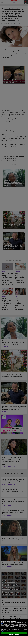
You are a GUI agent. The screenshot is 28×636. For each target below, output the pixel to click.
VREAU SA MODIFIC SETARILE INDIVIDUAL (14, 634)
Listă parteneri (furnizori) (3, 631)
